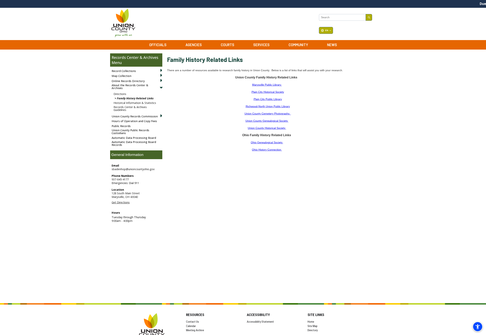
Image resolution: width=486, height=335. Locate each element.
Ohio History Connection (267, 149)
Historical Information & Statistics (135, 103)
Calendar (191, 326)
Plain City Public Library (268, 99)
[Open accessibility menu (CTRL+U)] (478, 327)
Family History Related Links (135, 98)
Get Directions (121, 202)
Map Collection (121, 76)
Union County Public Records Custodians (130, 131)
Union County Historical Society (267, 128)
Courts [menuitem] (227, 45)
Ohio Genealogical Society (267, 142)
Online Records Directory (128, 81)
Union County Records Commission (135, 116)
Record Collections (124, 71)
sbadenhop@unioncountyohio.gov (133, 169)
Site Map (312, 326)
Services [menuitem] (261, 45)
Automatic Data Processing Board (134, 138)
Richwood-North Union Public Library (268, 106)
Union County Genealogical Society (267, 120)
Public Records (121, 126)
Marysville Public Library (267, 84)
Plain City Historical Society (268, 91)
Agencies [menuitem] (193, 45)
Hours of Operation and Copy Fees (134, 121)
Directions (120, 94)
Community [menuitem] (298, 45)
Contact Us (192, 321)
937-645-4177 (120, 179)
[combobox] (342, 17)
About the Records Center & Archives (130, 86)
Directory (313, 330)
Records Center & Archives (135, 57)
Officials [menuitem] (157, 45)
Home (311, 321)
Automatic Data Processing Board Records (134, 143)
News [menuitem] (332, 45)
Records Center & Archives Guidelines (130, 108)
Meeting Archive (195, 330)
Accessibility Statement (260, 321)
